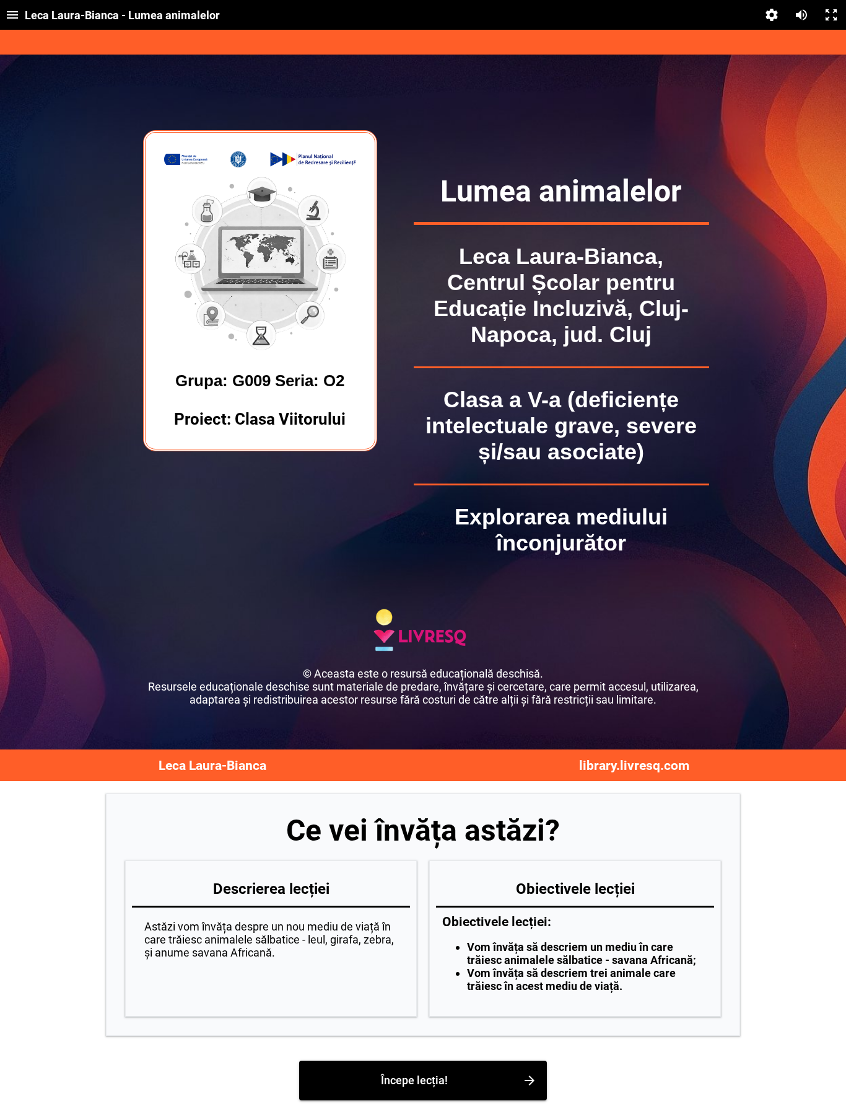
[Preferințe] (772, 15)
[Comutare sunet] (801, 15)
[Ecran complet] (831, 15)
